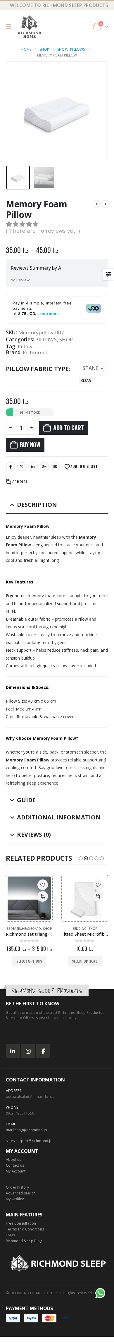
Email (55, 466)
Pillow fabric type (37, 369)
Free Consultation (21, 1223)
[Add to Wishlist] (42, 884)
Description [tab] (37, 505)
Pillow (25, 347)
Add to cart (68, 427)
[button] (10, 27)
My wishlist (15, 1198)
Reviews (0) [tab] (34, 834)
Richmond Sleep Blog (24, 1240)
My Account (15, 1171)
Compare (19, 481)
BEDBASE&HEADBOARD (24, 929)
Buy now (30, 444)
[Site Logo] (29, 27)
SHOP (66, 340)
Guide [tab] (26, 800)
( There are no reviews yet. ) (43, 231)
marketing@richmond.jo (26, 1129)
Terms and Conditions (25, 1229)
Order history (17, 1187)
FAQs (10, 1235)
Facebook (10, 466)
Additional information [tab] (59, 817)
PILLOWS (45, 340)
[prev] (97, 204)
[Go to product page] (29, 898)
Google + (44, 466)
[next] (105, 204)
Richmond (35, 352)
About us (13, 1159)
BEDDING (79, 929)
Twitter (22, 466)
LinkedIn (33, 466)
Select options (29, 960)
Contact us (15, 1165)
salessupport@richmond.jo (29, 1140)
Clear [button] (86, 380)
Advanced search (20, 1193)
